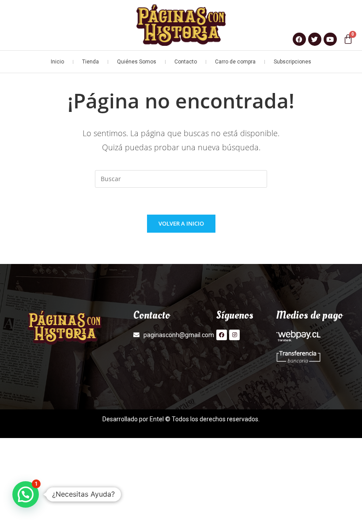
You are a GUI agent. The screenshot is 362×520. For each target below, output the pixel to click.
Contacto (185, 62)
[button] (25, 494)
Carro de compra (235, 62)
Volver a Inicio (181, 223)
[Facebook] (221, 335)
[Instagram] (234, 335)
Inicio (57, 62)
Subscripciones (292, 62)
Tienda (90, 62)
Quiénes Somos (136, 62)
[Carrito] (348, 39)
